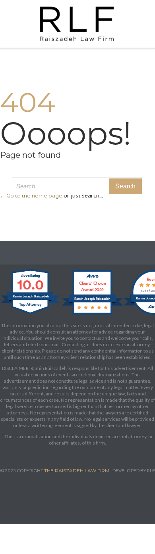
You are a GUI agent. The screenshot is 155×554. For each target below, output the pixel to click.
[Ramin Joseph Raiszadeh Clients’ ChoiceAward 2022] (92, 314)
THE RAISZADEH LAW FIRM (76, 470)
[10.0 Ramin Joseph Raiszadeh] (31, 314)
